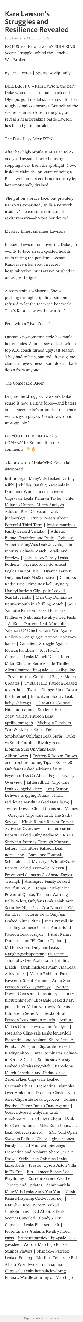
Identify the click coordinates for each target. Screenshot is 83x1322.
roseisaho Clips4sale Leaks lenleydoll (38, 1033)
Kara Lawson (14, 38)
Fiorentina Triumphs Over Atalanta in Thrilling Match (38, 960)
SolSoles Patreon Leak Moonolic (37, 623)
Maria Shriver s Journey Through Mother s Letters (40, 841)
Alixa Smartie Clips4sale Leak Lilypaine (40, 669)
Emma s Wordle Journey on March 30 (39, 1277)
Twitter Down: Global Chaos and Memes (41, 808)
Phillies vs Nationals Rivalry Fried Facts (40, 617)
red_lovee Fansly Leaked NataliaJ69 (37, 802)
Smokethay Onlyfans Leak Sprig (33, 736)
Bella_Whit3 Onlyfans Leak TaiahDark (39, 901)
